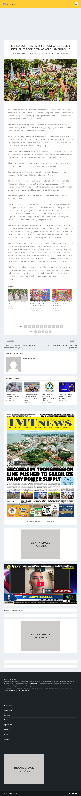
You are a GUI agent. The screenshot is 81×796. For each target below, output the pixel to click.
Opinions (7, 739)
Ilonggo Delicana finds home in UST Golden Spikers (13, 396)
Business (7, 715)
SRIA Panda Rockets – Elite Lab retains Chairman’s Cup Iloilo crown (32, 397)
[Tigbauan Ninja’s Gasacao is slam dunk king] (67, 387)
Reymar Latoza (28, 53)
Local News (8, 710)
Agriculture (8, 725)
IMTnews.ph (13, 794)
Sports (52, 53)
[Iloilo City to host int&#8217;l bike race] (18, 295)
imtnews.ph (35, 684)
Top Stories (8, 705)
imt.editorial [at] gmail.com (20, 690)
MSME (6, 734)
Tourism (7, 720)
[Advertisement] (40, 22)
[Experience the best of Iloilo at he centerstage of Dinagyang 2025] (62, 295)
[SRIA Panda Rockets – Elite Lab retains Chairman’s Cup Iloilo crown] (32, 387)
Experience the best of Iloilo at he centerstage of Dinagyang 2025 (61, 303)
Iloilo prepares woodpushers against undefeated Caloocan (48, 397)
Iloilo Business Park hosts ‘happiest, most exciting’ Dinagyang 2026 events (39, 303)
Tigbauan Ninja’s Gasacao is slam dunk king (65, 396)
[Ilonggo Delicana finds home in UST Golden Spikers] (14, 387)
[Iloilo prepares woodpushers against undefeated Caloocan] (49, 387)
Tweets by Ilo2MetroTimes (13, 610)
